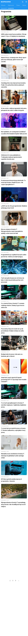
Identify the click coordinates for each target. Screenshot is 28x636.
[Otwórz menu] (25, 1)
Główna (3, 5)
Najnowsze (11, 5)
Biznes (24, 5)
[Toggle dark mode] (22, 1)
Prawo (18, 5)
